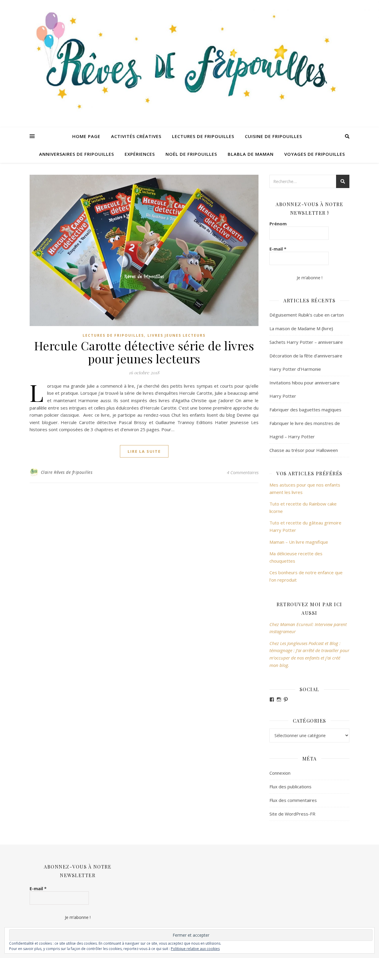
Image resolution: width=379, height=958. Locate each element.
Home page (86, 136)
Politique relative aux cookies (195, 948)
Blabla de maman (251, 154)
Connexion (279, 773)
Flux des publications (290, 786)
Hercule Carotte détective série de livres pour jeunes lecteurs (144, 352)
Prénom (278, 224)
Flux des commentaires (293, 800)
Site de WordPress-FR (292, 814)
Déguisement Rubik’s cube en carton (306, 315)
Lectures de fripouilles (203, 136)
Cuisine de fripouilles (273, 136)
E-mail (277, 249)
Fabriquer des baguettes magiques (305, 410)
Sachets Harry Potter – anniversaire (306, 342)
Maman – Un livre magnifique (298, 542)
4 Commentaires (242, 472)
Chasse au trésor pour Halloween (303, 450)
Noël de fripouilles (191, 154)
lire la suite (144, 451)
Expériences (140, 154)
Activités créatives (136, 136)
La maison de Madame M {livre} (301, 328)
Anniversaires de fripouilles (76, 154)
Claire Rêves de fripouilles (67, 472)
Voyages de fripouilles (314, 154)
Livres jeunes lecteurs (176, 335)
